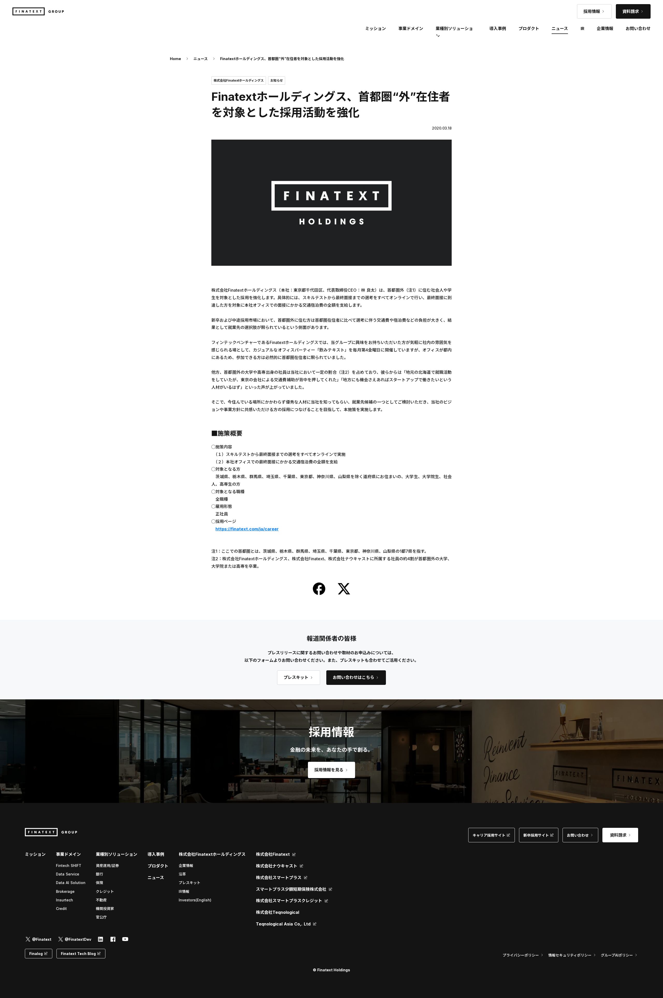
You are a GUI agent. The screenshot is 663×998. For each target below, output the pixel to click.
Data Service (67, 874)
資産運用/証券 (107, 865)
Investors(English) (195, 900)
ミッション (35, 854)
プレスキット (189, 882)
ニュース (200, 58)
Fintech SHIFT (68, 865)
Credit (61, 908)
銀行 (99, 874)
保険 (99, 882)
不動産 (101, 900)
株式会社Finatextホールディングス (212, 854)
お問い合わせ (638, 28)
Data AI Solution (70, 882)
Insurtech (64, 900)
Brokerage (65, 891)
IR (582, 28)
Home (175, 58)
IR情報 (184, 891)
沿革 (182, 874)
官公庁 (101, 917)
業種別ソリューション (116, 854)
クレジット (105, 891)
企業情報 (186, 865)
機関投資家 (105, 908)
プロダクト (158, 865)
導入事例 (156, 854)
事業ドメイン (410, 28)
